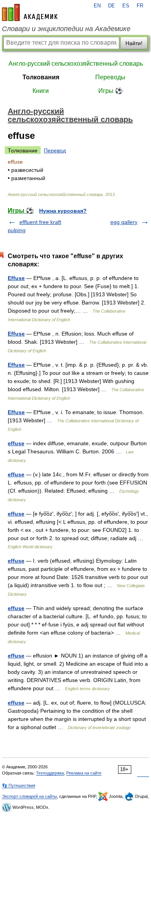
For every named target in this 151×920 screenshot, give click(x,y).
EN (97, 6)
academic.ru (30, 12)
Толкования (40, 77)
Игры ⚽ (110, 90)
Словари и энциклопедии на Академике (66, 29)
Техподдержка (50, 773)
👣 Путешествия (18, 785)
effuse (16, 443)
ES (125, 6)
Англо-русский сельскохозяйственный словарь (76, 63)
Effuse (16, 278)
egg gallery (123, 222)
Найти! (133, 43)
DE (111, 6)
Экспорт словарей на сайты (29, 796)
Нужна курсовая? (63, 211)
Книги (41, 90)
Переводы (110, 77)
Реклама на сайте (83, 773)
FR (140, 6)
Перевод (55, 150)
